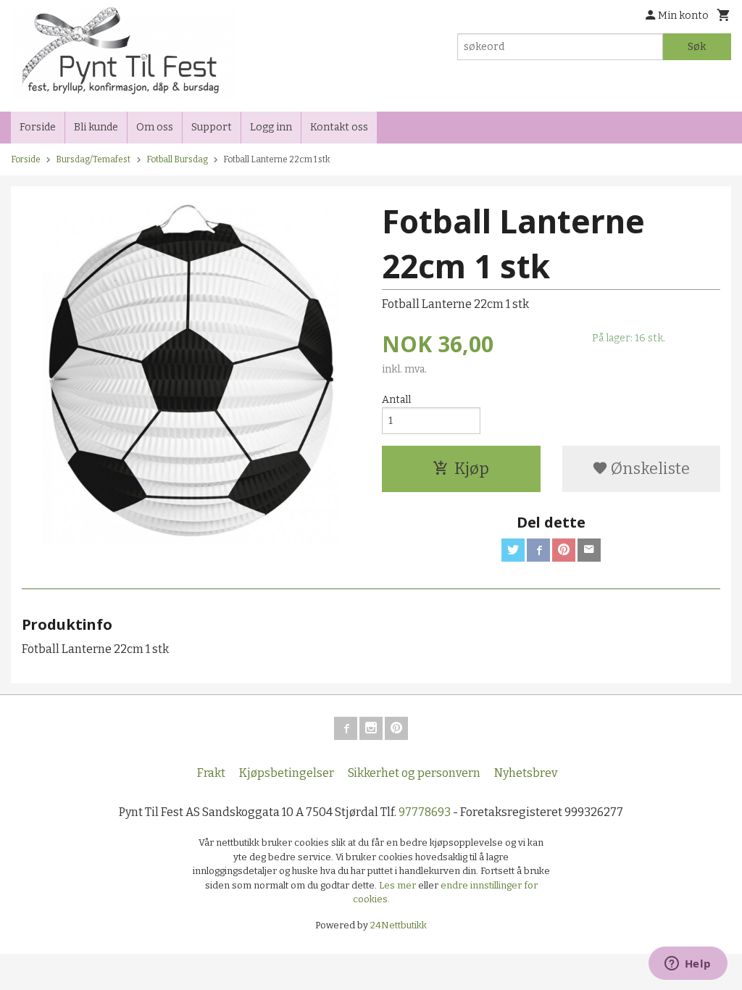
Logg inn (271, 127)
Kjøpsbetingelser (286, 773)
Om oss (154, 127)
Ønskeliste (649, 468)
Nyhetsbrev (525, 773)
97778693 (425, 812)
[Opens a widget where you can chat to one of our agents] (688, 965)
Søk (697, 47)
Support (211, 127)
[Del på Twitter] (513, 550)
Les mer (398, 885)
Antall (396, 400)
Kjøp (471, 468)
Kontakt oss (339, 127)
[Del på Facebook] (538, 550)
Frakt (211, 773)
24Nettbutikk (398, 925)
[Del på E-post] (589, 550)
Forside (38, 127)
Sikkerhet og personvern (414, 773)
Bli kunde (96, 127)
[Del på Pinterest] (563, 550)
